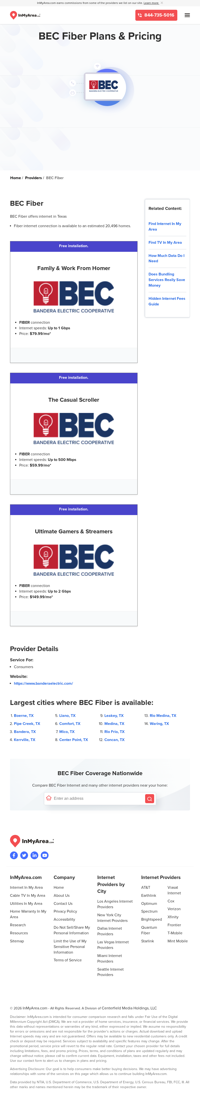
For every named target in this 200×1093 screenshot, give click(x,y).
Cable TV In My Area (27, 895)
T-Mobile (175, 933)
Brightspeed (151, 919)
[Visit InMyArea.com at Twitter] (24, 855)
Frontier (174, 925)
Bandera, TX (25, 731)
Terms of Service (68, 960)
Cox (171, 901)
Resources (19, 933)
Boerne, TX (24, 715)
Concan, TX (114, 739)
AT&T (145, 887)
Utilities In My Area (26, 903)
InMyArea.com (35, 1008)
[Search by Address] (149, 798)
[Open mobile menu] (187, 15)
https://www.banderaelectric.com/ (43, 683)
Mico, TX (67, 731)
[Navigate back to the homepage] (25, 15)
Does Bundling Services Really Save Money (167, 280)
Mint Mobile (178, 941)
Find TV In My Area (165, 242)
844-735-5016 (158, 15)
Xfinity (173, 917)
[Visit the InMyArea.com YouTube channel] (45, 855)
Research (18, 925)
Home (59, 887)
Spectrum (149, 911)
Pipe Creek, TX (27, 723)
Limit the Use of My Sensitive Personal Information (70, 947)
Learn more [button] (151, 3)
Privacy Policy (65, 911)
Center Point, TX (73, 739)
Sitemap (17, 941)
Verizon (174, 909)
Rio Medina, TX (163, 715)
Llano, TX (67, 715)
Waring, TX (159, 723)
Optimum (149, 903)
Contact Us (63, 903)
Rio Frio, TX (114, 731)
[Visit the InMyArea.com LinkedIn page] (34, 855)
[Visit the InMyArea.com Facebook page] (14, 855)
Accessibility (64, 919)
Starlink (147, 941)
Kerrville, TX (24, 739)
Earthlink (148, 895)
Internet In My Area (26, 887)
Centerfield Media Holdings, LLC (129, 1008)
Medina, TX (114, 723)
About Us (62, 895)
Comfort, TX (69, 723)
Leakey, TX (114, 715)
